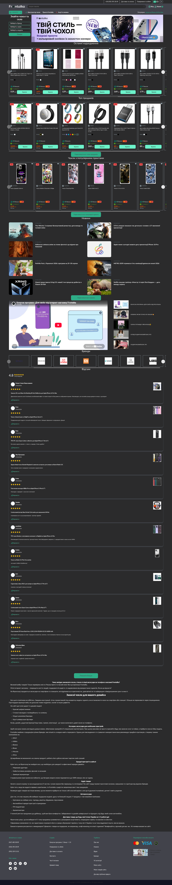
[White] (75, 80)
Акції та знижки (63, 12)
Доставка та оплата (127, 1)
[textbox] (19, 23)
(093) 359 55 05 (14, 851)
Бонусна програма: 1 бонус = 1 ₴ (60, 842)
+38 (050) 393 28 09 (111, 1)
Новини (96, 847)
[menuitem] (154, 2)
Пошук (19, 34)
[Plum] (68, 80)
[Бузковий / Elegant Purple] (66, 134)
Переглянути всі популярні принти (86, 214)
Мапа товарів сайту (100, 870)
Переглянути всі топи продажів (86, 154)
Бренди (96, 856)
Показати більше (86, 676)
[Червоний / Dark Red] (71, 134)
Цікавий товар (54, 865)
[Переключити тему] (161, 1)
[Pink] (66, 80)
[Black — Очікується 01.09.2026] (41, 134)
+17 (77, 134)
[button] (100, 40)
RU (157, 1)
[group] (97, 28)
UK (155, 1)
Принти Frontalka (48, 12)
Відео (95, 851)
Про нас (96, 842)
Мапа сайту (97, 865)
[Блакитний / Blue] (68, 134)
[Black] (73, 80)
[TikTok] (25, 863)
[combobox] (19, 23)
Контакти (53, 856)
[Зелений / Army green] (75, 134)
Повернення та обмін (144, 1)
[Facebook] (10, 863)
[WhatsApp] (15, 868)
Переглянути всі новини (86, 298)
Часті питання (54, 860)
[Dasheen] (71, 80)
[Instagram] (20, 863)
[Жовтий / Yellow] (73, 134)
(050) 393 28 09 (14, 847)
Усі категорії (98, 860)
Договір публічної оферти (102, 874)
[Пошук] (144, 6)
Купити (24, 92)
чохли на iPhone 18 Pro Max (154, 12)
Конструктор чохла (34, 12)
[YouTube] (15, 863)
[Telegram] (10, 868)
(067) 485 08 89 (14, 842)
